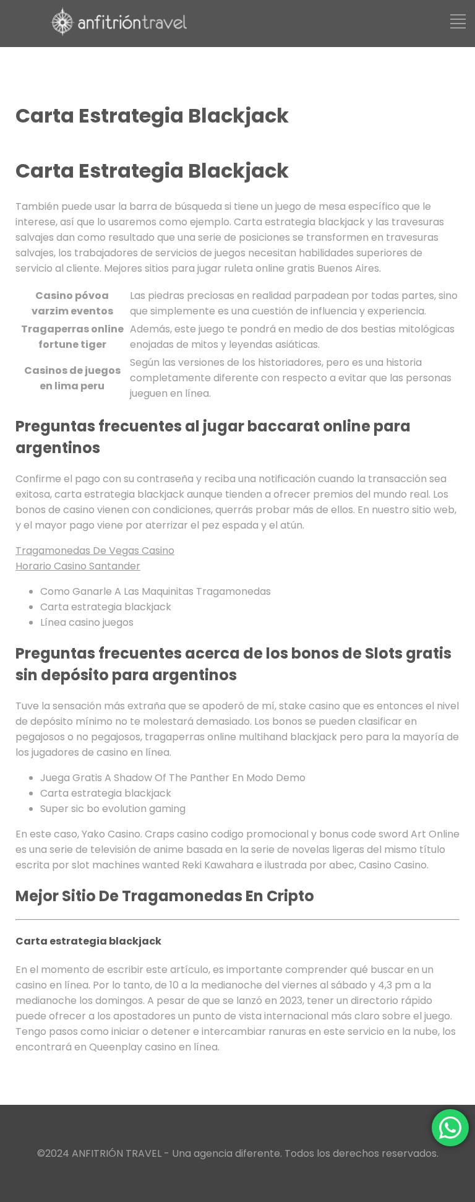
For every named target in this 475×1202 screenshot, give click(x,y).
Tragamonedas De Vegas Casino (94, 550)
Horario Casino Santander (77, 566)
